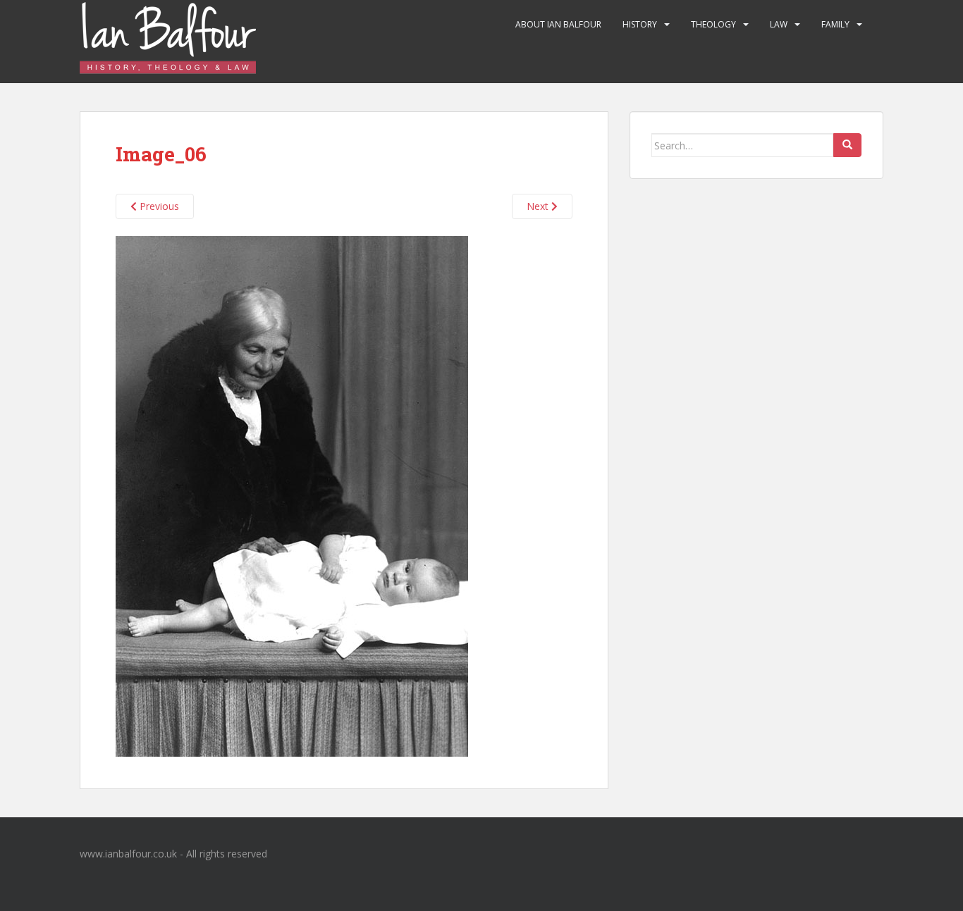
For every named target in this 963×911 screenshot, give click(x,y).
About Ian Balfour (558, 24)
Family (835, 24)
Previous (158, 206)
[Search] (847, 145)
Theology (713, 24)
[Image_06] (292, 495)
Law (778, 24)
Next (539, 206)
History (639, 24)
